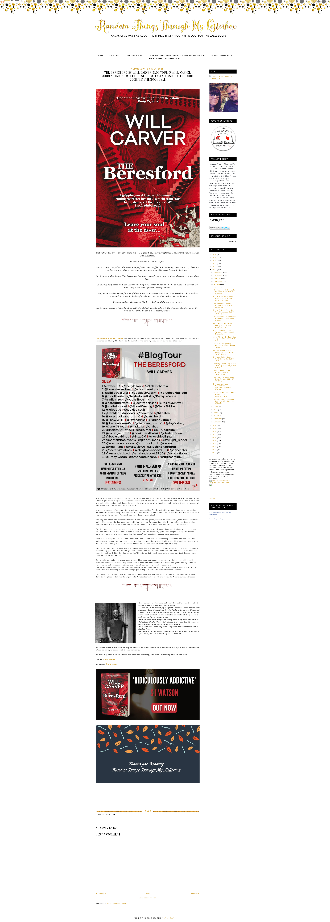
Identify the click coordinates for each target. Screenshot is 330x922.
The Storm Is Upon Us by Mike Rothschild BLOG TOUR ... (223, 379)
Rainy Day (168, 918)
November (218, 275)
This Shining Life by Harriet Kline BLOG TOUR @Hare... (222, 372)
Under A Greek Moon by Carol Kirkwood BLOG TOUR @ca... (223, 312)
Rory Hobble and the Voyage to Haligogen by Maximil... (224, 332)
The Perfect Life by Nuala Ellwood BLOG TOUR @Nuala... (224, 292)
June (216, 407)
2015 (214, 441)
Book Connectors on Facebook (165, 58)
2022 (214, 267)
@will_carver (109, 659)
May (216, 410)
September (218, 281)
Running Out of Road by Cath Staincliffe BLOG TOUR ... (223, 359)
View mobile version (147, 898)
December (218, 272)
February (218, 419)
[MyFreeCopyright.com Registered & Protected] (223, 483)
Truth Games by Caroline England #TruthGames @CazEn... (223, 401)
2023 (214, 264)
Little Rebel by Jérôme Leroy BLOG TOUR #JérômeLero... (222, 325)
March (216, 416)
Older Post (194, 894)
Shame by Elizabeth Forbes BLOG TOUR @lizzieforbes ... (225, 394)
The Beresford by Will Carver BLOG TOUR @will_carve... (222, 305)
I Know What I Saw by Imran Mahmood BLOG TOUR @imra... (223, 352)
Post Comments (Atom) (117, 903)
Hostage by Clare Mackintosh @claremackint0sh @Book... (222, 387)
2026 (214, 255)
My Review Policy (135, 55)
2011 (214, 453)
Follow (212, 498)
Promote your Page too (218, 519)
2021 (214, 270)
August (217, 284)
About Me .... (115, 55)
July (216, 287)
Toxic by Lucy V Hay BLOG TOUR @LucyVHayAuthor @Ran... (225, 365)
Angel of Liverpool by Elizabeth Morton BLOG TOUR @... (224, 345)
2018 (214, 432)
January (217, 422)
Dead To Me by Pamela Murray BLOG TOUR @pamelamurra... (223, 298)
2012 (214, 450)
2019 (214, 429)
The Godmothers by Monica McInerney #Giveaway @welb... (224, 318)
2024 (214, 260)
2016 (214, 438)
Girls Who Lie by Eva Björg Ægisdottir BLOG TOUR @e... (224, 339)
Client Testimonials (222, 55)
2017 (214, 435)
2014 (214, 444)
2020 (214, 426)
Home (100, 55)
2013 (214, 447)
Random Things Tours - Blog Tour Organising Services (177, 55)
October (217, 278)
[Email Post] (113, 814)
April (216, 413)
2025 (214, 258)
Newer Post (101, 894)
